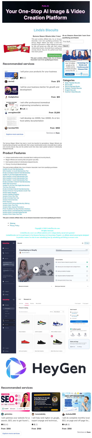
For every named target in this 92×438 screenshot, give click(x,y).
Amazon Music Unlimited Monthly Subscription (17, 210)
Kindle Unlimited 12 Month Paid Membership (16, 182)
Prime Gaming (7, 201)
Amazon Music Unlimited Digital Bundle (15, 212)
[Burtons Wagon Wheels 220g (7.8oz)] (17, 48)
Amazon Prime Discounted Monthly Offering (16, 203)
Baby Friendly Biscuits (72, 83)
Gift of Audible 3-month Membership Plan (15, 176)
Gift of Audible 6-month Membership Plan (15, 178)
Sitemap (12, 223)
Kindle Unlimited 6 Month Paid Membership (16, 189)
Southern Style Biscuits (73, 92)
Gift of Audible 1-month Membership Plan (15, 180)
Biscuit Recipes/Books (72, 86)
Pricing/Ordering (54, 55)
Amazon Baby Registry (10, 192)
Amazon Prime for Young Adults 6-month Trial (16, 191)
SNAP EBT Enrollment (9, 183)
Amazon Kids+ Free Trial (10, 205)
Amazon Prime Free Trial (10, 196)
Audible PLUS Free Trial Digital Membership (16, 185)
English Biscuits (70, 90)
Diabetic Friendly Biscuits (73, 88)
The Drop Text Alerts (9, 187)
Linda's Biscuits (46, 30)
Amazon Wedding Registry (11, 194)
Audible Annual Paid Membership (13, 169)
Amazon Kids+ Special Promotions (13, 207)
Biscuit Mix (68, 84)
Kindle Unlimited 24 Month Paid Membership (16, 173)
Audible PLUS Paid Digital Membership (15, 174)
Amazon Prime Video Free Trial (12, 214)
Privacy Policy (14, 225)
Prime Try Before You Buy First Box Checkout (16, 209)
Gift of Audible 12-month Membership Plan (16, 171)
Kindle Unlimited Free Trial (11, 198)
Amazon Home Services (10, 200)
